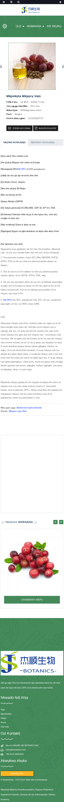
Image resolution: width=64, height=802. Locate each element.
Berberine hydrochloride (29, 407)
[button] (61, 522)
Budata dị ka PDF (47, 128)
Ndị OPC (21, 169)
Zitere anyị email (21, 128)
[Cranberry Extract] (32, 560)
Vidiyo (3, 718)
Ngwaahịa (34, 26)
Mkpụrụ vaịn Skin (18, 411)
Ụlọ (18, 26)
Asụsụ (3, 722)
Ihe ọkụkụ (54, 26)
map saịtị (5, 727)
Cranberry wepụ (32, 599)
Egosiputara (6, 714)
